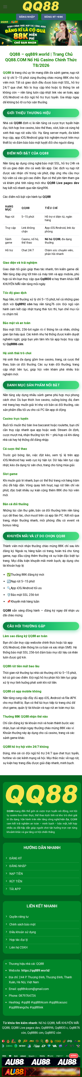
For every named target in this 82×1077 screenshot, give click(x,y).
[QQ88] (41, 6)
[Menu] (5, 6)
